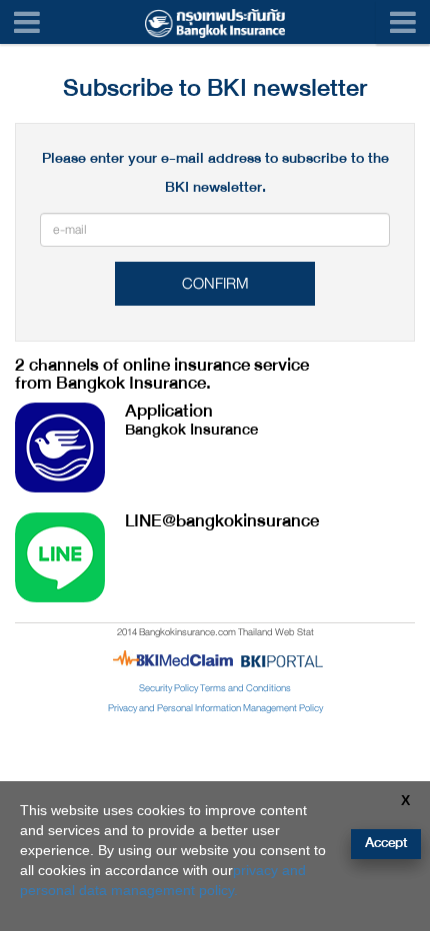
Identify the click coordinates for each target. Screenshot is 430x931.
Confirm (215, 284)
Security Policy (168, 688)
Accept (386, 842)
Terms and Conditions (245, 688)
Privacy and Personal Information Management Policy (215, 708)
